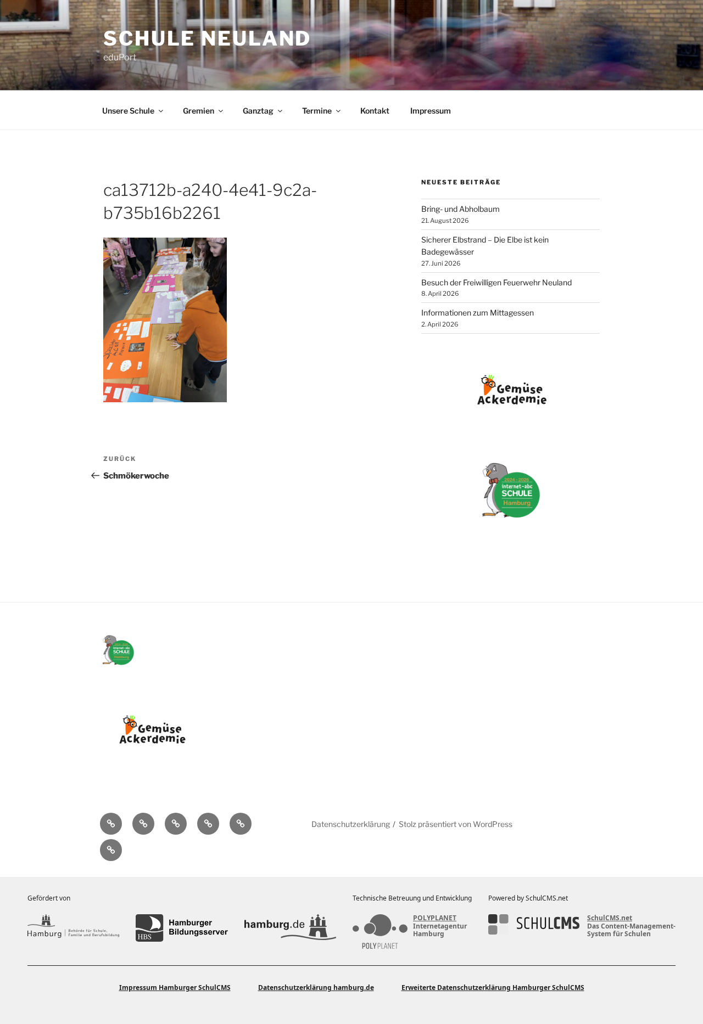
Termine (317, 110)
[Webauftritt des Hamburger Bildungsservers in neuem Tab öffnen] (181, 928)
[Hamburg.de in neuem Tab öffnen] (290, 928)
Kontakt (374, 110)
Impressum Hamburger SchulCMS (175, 987)
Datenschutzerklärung (350, 824)
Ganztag (258, 110)
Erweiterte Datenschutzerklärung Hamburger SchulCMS (492, 987)
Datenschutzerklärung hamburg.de (316, 987)
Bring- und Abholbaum (460, 208)
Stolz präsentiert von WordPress (455, 824)
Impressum (430, 110)
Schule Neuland (207, 38)
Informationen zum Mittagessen (477, 312)
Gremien (198, 110)
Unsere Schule (128, 110)
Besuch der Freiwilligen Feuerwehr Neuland (496, 282)
